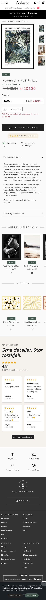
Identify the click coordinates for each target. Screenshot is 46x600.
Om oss (25, 518)
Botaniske (5, 84)
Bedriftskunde (28, 563)
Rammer (4, 527)
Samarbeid (26, 527)
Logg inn (26, 547)
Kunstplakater (15, 84)
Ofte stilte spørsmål (30, 555)
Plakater (4, 523)
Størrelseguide (13, 109)
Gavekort (24, 501)
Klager (25, 567)
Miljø (24, 531)
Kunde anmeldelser (29, 523)
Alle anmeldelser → (23, 437)
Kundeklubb (27, 559)
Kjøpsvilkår (5, 555)
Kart (2, 535)
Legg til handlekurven (25, 128)
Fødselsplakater (6, 531)
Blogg (3, 547)
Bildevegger (5, 518)
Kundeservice (27, 551)
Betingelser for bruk (8, 559)
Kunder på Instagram (8, 551)
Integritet (4, 563)
